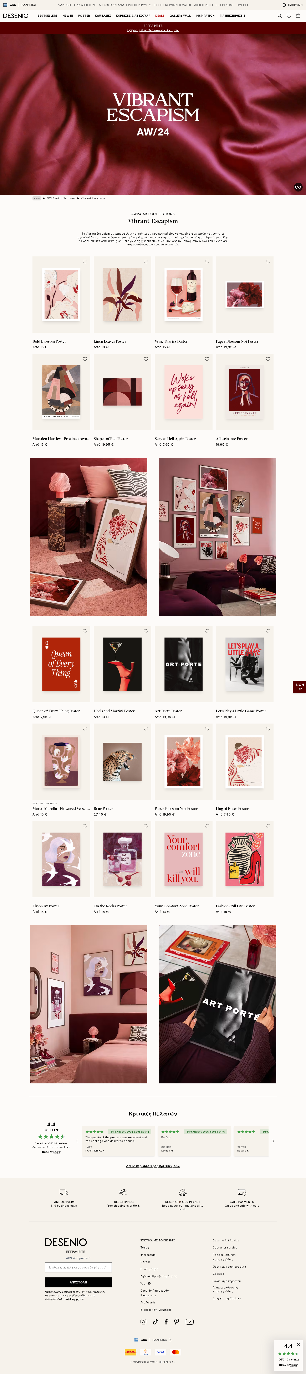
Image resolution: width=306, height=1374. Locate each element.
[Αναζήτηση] (279, 16)
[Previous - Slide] (77, 1141)
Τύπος (145, 1247)
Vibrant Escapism (93, 198)
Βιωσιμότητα (150, 1269)
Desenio (165, 1362)
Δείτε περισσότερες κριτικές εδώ (153, 1166)
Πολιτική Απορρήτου (70, 1299)
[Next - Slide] (273, 1141)
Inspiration (205, 15)
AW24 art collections (61, 198)
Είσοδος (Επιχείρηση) (156, 1310)
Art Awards (148, 1302)
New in (68, 15)
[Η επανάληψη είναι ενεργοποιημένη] (298, 187)
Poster (84, 15)
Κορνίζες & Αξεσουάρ (133, 15)
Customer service (225, 1247)
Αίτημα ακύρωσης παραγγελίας (225, 1289)
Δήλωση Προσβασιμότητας (159, 1276)
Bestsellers (47, 15)
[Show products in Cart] (298, 16)
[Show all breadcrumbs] (36, 198)
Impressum (148, 1255)
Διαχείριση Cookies (227, 1298)
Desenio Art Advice (226, 1240)
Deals (160, 15)
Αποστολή (78, 1282)
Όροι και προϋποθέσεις (229, 1266)
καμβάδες (103, 15)
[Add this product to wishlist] (85, 261)
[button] (288, 1355)
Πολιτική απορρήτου (227, 1281)
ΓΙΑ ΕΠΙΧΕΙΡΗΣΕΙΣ (232, 15)
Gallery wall (180, 15)
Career (145, 1262)
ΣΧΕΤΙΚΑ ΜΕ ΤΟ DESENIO (158, 1240)
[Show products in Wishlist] (289, 16)
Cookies (218, 1274)
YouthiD (146, 1283)
